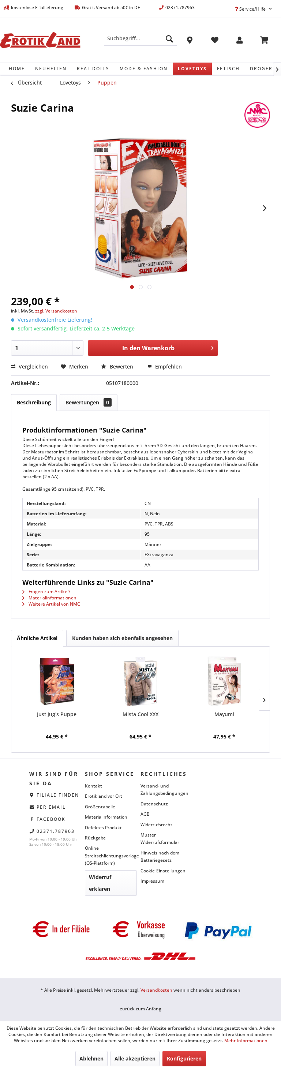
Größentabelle (100, 807)
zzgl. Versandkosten (56, 311)
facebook (51, 819)
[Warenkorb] (264, 41)
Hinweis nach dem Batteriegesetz (159, 856)
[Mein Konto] (239, 41)
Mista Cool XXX (140, 714)
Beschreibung (34, 402)
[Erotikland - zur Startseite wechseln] (40, 40)
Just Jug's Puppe (56, 714)
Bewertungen (87, 402)
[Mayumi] (224, 681)
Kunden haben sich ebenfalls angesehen (122, 638)
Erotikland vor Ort (103, 796)
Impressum (152, 881)
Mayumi (224, 714)
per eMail (51, 807)
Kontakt (93, 786)
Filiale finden (58, 795)
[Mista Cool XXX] (140, 681)
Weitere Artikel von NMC (53, 604)
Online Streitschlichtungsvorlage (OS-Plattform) (111, 855)
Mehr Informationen (245, 1040)
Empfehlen (168, 366)
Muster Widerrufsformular (159, 838)
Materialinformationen (51, 598)
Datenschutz (154, 804)
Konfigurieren (184, 1058)
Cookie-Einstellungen (163, 871)
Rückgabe (95, 838)
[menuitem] (140, 38)
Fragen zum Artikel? (48, 591)
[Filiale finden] (190, 41)
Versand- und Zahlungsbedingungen (164, 789)
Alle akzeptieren (135, 1058)
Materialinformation (106, 817)
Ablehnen (91, 1058)
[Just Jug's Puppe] (56, 681)
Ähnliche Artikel (37, 638)
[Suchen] (169, 38)
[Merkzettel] (214, 41)
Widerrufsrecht (156, 825)
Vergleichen (32, 366)
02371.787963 (56, 831)
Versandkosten (156, 990)
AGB (145, 814)
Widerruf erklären (100, 882)
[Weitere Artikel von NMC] (257, 115)
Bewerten (121, 366)
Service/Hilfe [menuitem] (252, 9)
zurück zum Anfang (140, 1009)
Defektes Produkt (103, 827)
